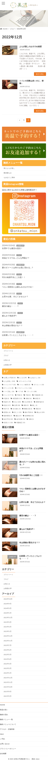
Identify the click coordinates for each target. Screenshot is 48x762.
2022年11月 (8, 641)
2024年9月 (7, 604)
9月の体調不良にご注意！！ (13, 277)
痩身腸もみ (8, 173)
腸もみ (41, 412)
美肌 (38, 409)
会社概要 (3, 753)
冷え (17, 402)
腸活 (18, 415)
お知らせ (7, 360)
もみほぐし (35, 378)
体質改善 (17, 398)
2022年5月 (7, 654)
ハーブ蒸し (9, 391)
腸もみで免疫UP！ (9, 316)
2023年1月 (7, 631)
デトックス (8, 388)
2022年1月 (7, 673)
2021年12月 (8, 678)
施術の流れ (4, 714)
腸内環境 (8, 415)
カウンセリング (25, 381)
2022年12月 (8, 636)
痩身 (26, 405)
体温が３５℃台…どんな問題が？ (15, 258)
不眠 (19, 395)
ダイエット (39, 384)
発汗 (6, 409)
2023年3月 (7, 622)
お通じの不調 (10, 378)
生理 (17, 405)
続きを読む (40, 74)
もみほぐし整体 (9, 177)
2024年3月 (7, 608)
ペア (20, 391)
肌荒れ (7, 412)
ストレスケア (10, 384)
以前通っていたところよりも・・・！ (18, 335)
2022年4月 (7, 659)
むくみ (23, 378)
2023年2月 (7, 627)
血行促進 (20, 419)
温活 (7, 405)
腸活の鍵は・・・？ (10, 306)
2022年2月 (7, 668)
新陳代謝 (40, 402)
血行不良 (8, 419)
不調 (28, 395)
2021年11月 (8, 682)
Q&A (2, 734)
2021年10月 (8, 687)
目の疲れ (17, 409)
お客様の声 (20, 245)
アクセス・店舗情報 (7, 729)
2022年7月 (7, 645)
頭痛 (31, 419)
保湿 (37, 398)
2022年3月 (7, 664)
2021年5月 (7, 696)
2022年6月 (7, 650)
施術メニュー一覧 (6, 719)
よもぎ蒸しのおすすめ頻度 (30, 47)
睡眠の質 (28, 409)
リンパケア (8, 395)
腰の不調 (29, 412)
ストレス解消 (24, 384)
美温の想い (4, 710)
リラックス (31, 391)
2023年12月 (8, 617)
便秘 (28, 398)
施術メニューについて (8, 724)
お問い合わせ (5, 744)
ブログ (19, 255)
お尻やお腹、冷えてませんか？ (15, 297)
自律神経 (29, 415)
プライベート (8, 351)
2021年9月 (7, 691)
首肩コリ (8, 422)
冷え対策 (28, 402)
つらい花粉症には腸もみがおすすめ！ (18, 287)
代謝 (6, 398)
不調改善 (38, 395)
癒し (34, 405)
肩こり (17, 412)
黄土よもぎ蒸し (9, 168)
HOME (2, 705)
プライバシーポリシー (8, 748)
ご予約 (2, 739)
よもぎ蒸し (9, 381)
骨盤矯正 (20, 422)
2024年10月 (8, 599)
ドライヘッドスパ (24, 388)
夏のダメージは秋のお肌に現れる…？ (17, 268)
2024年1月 (7, 613)
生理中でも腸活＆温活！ (12, 248)
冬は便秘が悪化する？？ (12, 326)
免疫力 (7, 402)
